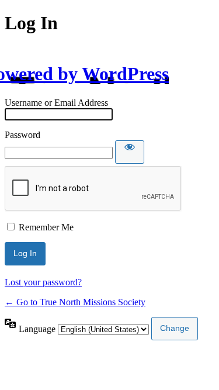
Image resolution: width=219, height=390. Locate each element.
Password (22, 135)
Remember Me (46, 227)
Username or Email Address (56, 103)
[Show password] (129, 152)
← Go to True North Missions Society (75, 302)
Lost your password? (43, 282)
